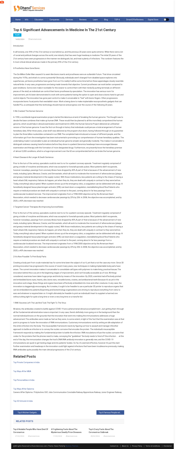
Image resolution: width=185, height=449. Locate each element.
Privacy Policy (137, 446)
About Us (125, 446)
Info (26, 20)
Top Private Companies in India (26, 362)
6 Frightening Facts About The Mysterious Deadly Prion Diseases (66, 430)
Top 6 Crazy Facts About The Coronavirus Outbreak (101, 430)
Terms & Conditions (153, 446)
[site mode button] (166, 19)
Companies (54, 20)
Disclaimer (168, 446)
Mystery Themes (72, 446)
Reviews (83, 20)
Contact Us (114, 446)
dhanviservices (34, 39)
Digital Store (153, 20)
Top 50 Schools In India (23, 401)
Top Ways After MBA (22, 371)
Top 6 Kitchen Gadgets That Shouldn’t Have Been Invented (29, 412)
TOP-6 (117, 20)
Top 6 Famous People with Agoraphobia (111, 412)
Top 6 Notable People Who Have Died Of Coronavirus (30, 430)
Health (17, 35)
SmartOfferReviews (135, 20)
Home (18, 20)
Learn (95, 20)
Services (69, 20)
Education (39, 20)
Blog (106, 20)
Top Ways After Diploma (23, 389)
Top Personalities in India (23, 380)
